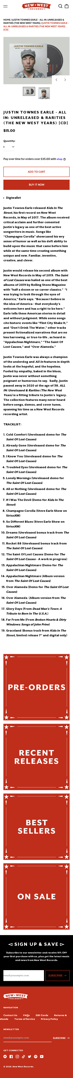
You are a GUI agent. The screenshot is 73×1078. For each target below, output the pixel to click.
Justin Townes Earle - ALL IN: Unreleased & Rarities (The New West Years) (33, 21)
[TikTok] (23, 1056)
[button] (60, 6)
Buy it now (36, 184)
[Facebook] (11, 1056)
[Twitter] (29, 1056)
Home (6, 19)
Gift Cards (42, 1015)
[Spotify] (35, 1056)
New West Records (23, 1066)
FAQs (26, 1015)
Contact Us (10, 1015)
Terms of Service (24, 1019)
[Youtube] (41, 1056)
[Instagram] (17, 1056)
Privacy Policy (49, 1019)
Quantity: (9, 141)
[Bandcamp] (5, 1056)
